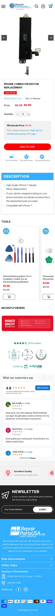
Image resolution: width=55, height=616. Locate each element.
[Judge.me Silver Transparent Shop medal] (27, 354)
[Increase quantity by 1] (28, 114)
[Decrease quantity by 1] (17, 114)
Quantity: (8, 114)
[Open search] (36, 6)
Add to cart (27, 146)
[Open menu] (4, 6)
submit (43, 509)
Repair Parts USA (12, 98)
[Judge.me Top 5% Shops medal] (41, 354)
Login (33, 134)
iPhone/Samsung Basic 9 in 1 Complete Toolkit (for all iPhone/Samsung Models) (17, 279)
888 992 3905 (14, 582)
